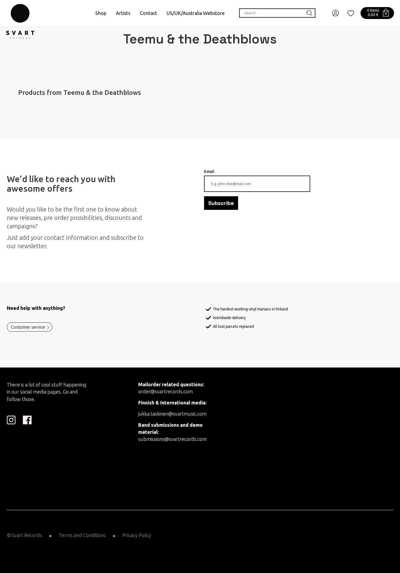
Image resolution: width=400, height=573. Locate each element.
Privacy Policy (136, 535)
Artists (123, 13)
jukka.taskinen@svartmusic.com (172, 413)
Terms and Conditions (82, 535)
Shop (100, 13)
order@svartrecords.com (165, 391)
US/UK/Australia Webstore (196, 13)
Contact (148, 13)
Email (209, 171)
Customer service (28, 327)
